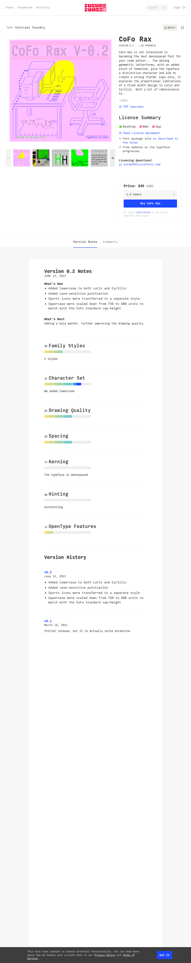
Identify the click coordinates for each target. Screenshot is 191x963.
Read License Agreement (141, 133)
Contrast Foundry (30, 27)
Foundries (25, 7)
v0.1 (48, 621)
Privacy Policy (104, 955)
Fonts (10, 7)
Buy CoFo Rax (150, 203)
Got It (164, 955)
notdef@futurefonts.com (141, 164)
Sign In (179, 7)
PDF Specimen (133, 106)
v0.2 (48, 572)
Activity (43, 7)
